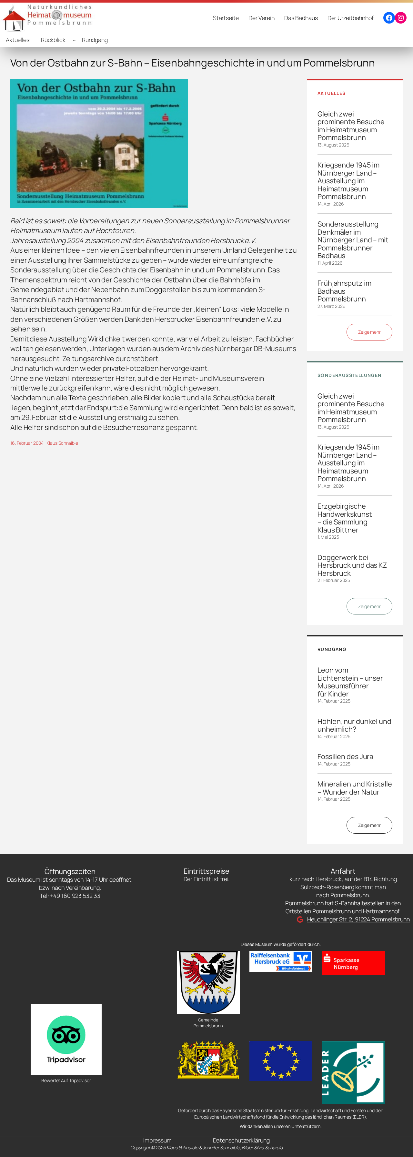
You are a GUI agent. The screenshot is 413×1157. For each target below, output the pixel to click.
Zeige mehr (369, 332)
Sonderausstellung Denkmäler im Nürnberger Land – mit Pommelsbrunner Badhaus (352, 239)
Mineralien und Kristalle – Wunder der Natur (354, 788)
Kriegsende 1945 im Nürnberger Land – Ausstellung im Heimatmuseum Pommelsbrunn (348, 180)
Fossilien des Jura (345, 756)
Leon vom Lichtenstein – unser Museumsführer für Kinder (350, 682)
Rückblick (53, 40)
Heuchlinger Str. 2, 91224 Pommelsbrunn (358, 919)
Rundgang (95, 40)
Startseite (226, 18)
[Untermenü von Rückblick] (74, 40)
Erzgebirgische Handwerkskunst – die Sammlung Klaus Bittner (344, 518)
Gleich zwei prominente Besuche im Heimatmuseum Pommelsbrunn (351, 126)
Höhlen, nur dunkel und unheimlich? (354, 725)
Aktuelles (17, 40)
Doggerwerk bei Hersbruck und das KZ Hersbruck (352, 565)
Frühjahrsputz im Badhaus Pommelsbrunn (344, 291)
